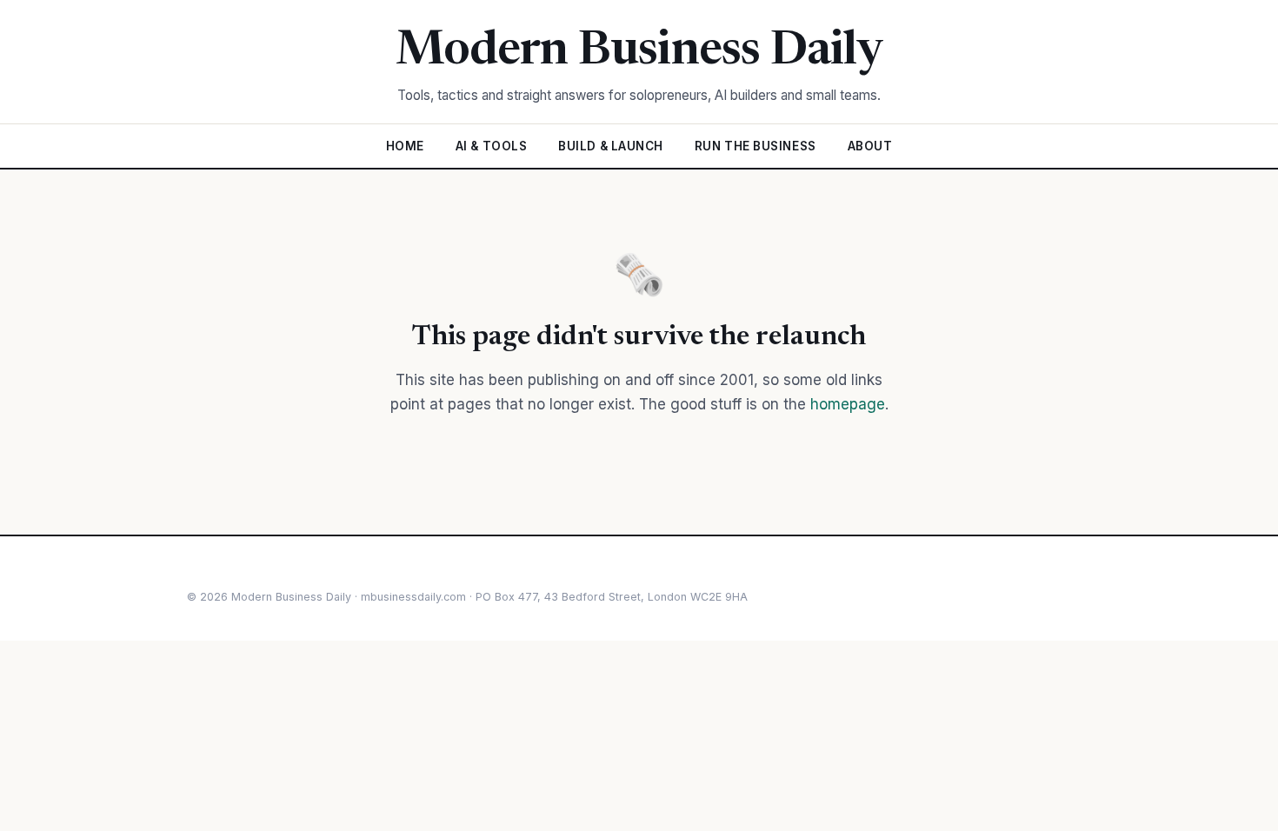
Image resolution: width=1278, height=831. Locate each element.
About (870, 146)
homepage (847, 404)
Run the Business (755, 146)
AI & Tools (491, 146)
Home (405, 146)
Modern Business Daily (639, 52)
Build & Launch (610, 146)
